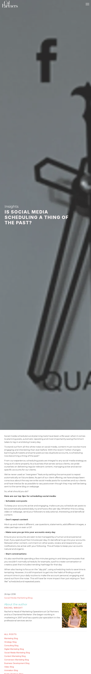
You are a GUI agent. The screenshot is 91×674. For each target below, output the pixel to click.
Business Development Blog (16, 663)
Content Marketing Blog (15, 656)
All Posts (10, 634)
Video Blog (9, 667)
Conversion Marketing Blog (16, 660)
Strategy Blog (10, 642)
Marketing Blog (11, 638)
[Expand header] (87, 4)
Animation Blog (11, 670)
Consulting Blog (11, 645)
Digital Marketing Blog (14, 649)
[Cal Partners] (10, 4)
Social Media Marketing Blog (18, 598)
